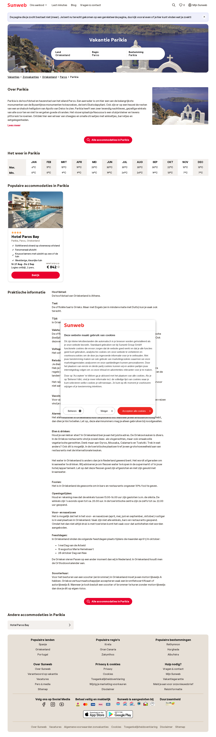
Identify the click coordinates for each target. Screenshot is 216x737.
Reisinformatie (173, 689)
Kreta (108, 644)
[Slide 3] (182, 121)
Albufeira (173, 654)
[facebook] (43, 706)
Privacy (108, 668)
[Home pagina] (17, 5)
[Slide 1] (177, 121)
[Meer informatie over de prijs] (58, 267)
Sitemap (43, 689)
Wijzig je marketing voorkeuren (107, 684)
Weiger (104, 411)
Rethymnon (173, 644)
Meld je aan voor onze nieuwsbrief (173, 684)
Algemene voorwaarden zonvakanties (86, 726)
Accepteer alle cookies (134, 411)
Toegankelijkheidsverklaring (108, 679)
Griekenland (42, 649)
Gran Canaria (108, 649)
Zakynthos (108, 654)
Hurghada (173, 649)
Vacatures (43, 679)
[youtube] (61, 706)
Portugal (42, 654)
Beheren (72, 411)
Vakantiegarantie (173, 679)
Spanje (43, 644)
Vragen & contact (173, 668)
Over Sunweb (43, 668)
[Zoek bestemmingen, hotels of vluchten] (174, 5)
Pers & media (42, 684)
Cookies (108, 674)
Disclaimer (108, 689)
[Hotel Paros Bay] (35, 236)
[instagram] (52, 706)
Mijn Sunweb (173, 674)
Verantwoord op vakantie (43, 674)
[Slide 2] (180, 121)
